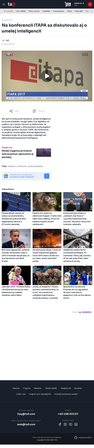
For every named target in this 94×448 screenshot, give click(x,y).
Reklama (37, 388)
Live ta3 (9, 11)
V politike (46, 11)
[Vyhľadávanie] (90, 4)
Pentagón (12, 166)
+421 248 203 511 (68, 414)
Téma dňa (79, 11)
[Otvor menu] (4, 4)
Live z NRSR (21, 11)
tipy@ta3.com (26, 414)
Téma (69, 11)
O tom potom (58, 11)
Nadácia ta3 (66, 388)
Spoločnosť (7, 20)
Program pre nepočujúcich (40, 394)
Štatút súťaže (51, 388)
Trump (88, 11)
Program (26, 388)
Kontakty (78, 388)
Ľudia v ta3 (20, 394)
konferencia (22, 166)
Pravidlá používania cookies (66, 394)
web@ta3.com (26, 424)
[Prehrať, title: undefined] (47, 76)
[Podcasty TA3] (68, 4)
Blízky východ (34, 11)
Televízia (16, 388)
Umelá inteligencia (35, 166)
